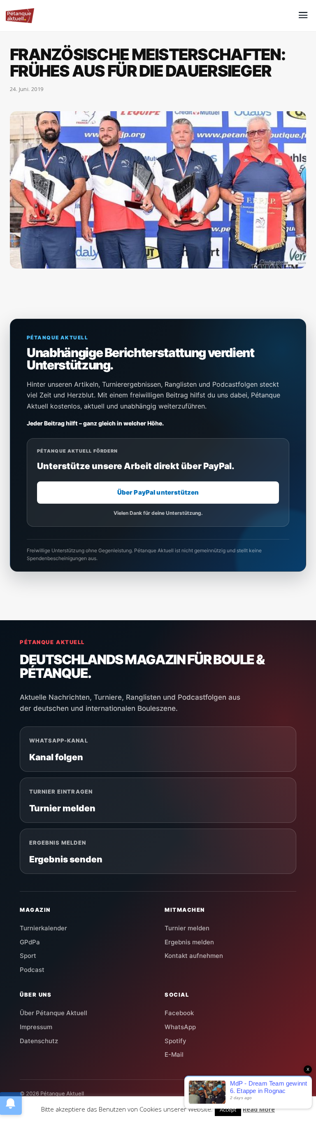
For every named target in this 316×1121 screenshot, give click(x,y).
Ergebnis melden (189, 942)
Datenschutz (39, 1041)
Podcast (32, 970)
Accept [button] (228, 1109)
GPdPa (30, 942)
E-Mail (174, 1054)
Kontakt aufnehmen (194, 956)
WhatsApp (180, 1027)
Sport (28, 956)
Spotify (175, 1041)
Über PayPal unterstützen (158, 492)
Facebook (179, 1013)
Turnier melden (187, 928)
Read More (259, 1109)
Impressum (36, 1027)
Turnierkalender (43, 928)
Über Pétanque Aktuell (53, 1013)
